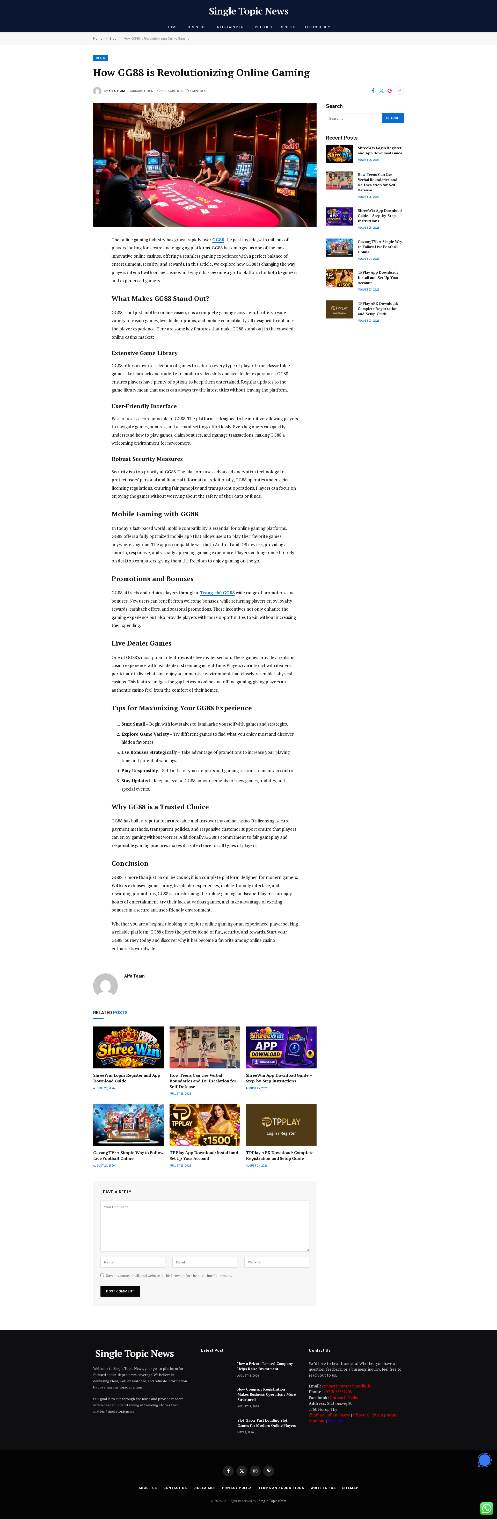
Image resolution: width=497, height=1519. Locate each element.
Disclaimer (204, 1488)
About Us (147, 1488)
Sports (288, 27)
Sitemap (350, 1488)
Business (196, 27)
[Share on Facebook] (373, 90)
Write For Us (323, 1488)
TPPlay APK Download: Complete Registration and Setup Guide (279, 1155)
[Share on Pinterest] (389, 90)
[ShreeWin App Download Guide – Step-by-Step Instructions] (281, 1047)
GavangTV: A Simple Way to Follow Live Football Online (128, 1155)
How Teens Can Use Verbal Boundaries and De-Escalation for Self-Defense (203, 1081)
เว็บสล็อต (316, 1414)
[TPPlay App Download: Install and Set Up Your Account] (205, 1125)
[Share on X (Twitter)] (381, 90)
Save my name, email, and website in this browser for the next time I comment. (169, 1275)
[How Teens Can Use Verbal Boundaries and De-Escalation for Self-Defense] (205, 1047)
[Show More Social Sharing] (400, 90)
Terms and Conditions (281, 1488)
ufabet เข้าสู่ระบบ (368, 1414)
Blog (100, 58)
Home (172, 27)
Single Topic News (272, 1501)
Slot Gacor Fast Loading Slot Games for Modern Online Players (266, 1423)
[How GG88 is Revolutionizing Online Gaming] (205, 165)
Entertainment (230, 27)
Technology (317, 27)
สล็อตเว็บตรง (339, 1414)
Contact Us (175, 1488)
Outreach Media (344, 1397)
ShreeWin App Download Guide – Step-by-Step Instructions (278, 1078)
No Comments (172, 91)
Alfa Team (117, 91)
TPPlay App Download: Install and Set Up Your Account (204, 1155)
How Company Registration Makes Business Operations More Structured (266, 1394)
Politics (263, 27)
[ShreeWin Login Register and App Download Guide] (128, 1047)
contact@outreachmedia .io (346, 1385)
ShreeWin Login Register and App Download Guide (126, 1078)
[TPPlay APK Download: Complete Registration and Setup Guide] (281, 1125)
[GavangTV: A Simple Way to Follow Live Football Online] (128, 1125)
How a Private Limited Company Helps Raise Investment (265, 1366)
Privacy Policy (237, 1488)
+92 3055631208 (338, 1391)
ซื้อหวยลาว (337, 1420)
